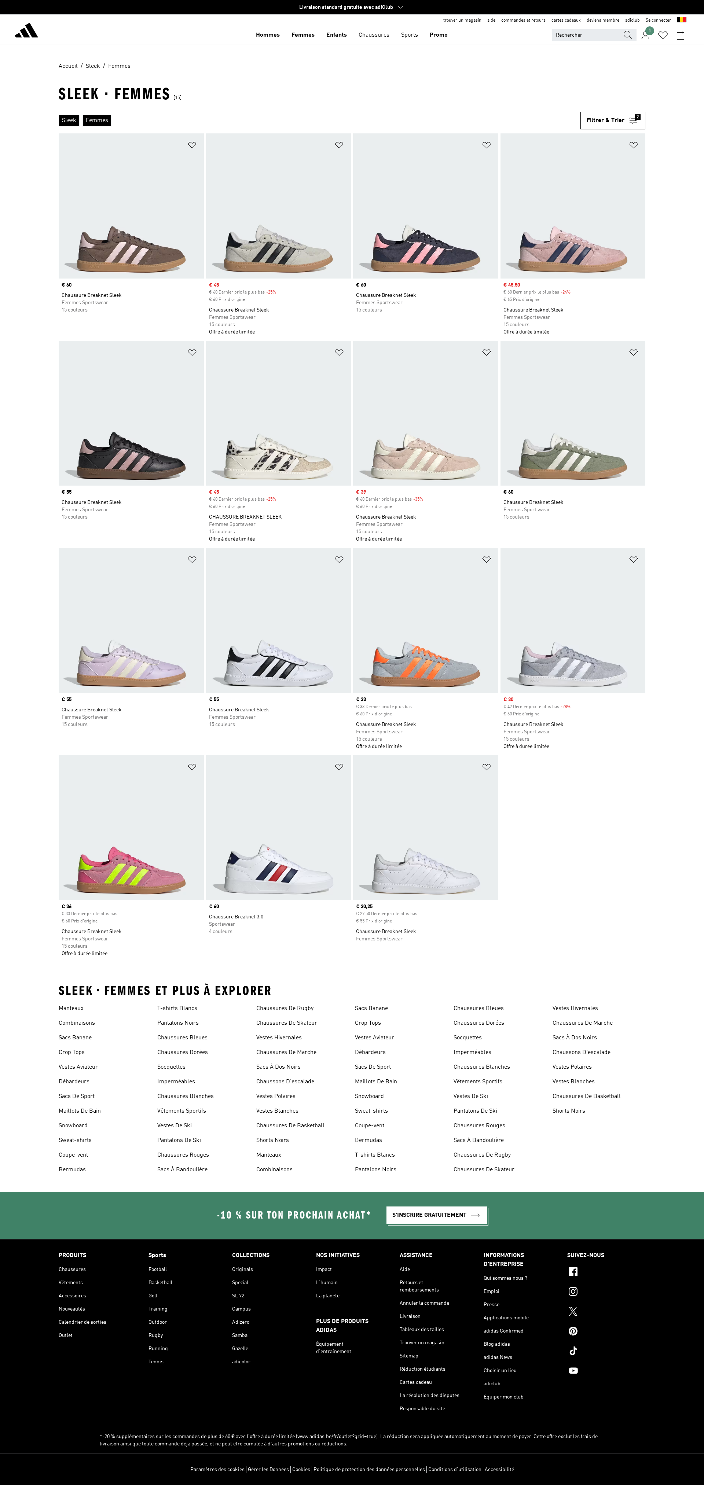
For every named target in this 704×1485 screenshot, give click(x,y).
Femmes (303, 35)
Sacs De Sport (77, 1096)
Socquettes (171, 1067)
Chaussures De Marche (286, 1052)
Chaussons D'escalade (285, 1082)
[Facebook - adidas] (606, 1273)
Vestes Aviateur (78, 1067)
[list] (319, 120)
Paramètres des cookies (217, 1469)
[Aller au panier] (680, 35)
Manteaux (71, 1009)
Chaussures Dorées (182, 1052)
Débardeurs (74, 1082)
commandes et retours (523, 20)
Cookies (301, 1469)
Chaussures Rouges (183, 1155)
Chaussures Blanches (185, 1096)
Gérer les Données (268, 1469)
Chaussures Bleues (182, 1038)
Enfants (336, 35)
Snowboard (73, 1126)
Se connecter (658, 20)
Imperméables (176, 1082)
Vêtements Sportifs (181, 1111)
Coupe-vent (73, 1155)
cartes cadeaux (566, 20)
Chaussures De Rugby (285, 1009)
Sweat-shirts (75, 1140)
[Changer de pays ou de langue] (681, 20)
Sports (409, 35)
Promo (439, 35)
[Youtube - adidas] (606, 1372)
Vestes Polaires (276, 1096)
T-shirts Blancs (177, 1009)
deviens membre (603, 20)
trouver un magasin (462, 20)
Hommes (268, 35)
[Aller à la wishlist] (663, 35)
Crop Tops (72, 1052)
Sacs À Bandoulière (182, 1170)
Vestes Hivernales (279, 1038)
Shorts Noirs (272, 1140)
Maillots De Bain (80, 1111)
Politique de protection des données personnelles (369, 1469)
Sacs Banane (75, 1038)
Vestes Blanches (277, 1111)
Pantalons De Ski (179, 1140)
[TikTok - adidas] (606, 1352)
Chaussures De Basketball (290, 1126)
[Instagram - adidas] (606, 1292)
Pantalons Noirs (178, 1023)
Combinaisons (77, 1023)
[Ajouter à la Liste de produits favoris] (192, 146)
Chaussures (374, 35)
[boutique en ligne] (26, 31)
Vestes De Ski (174, 1126)
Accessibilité (499, 1469)
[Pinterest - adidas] (606, 1332)
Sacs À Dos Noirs (278, 1067)
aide (491, 20)
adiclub (632, 20)
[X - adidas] (606, 1312)
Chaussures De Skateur (286, 1023)
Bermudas (72, 1170)
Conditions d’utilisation (454, 1469)
